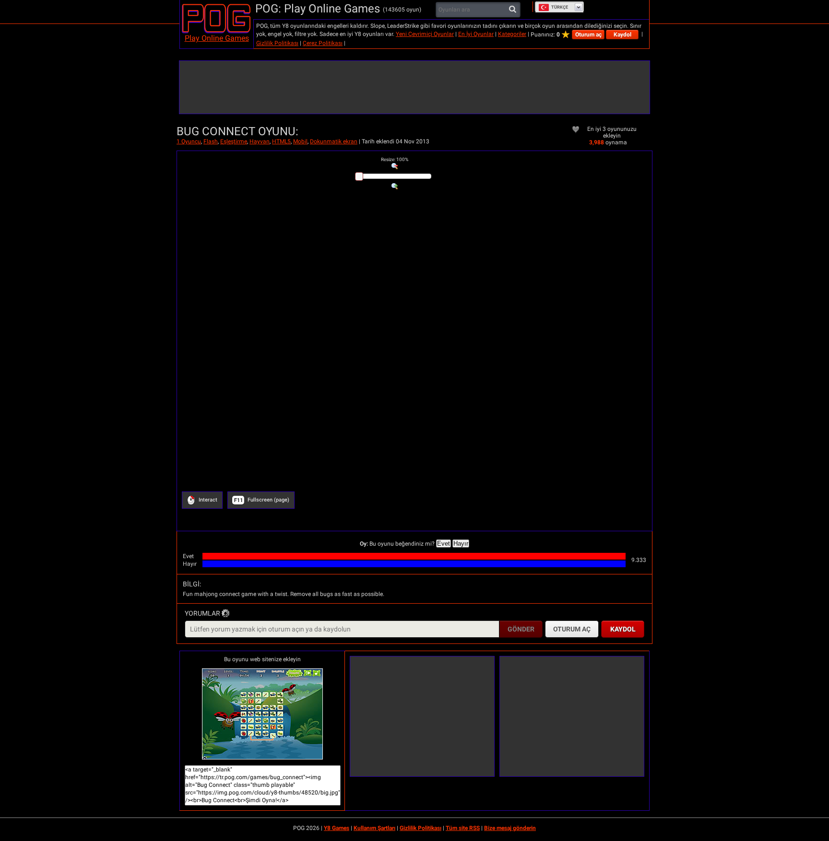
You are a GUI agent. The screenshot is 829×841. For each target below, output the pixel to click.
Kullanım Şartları (374, 828)
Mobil (300, 141)
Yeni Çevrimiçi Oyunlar (425, 34)
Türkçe (559, 7)
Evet (443, 543)
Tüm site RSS (463, 828)
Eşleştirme (233, 141)
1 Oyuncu (189, 141)
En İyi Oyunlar (476, 34)
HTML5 (281, 141)
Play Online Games (217, 38)
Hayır (460, 543)
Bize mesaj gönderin (510, 828)
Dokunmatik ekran (333, 141)
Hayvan (259, 141)
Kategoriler (512, 34)
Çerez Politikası (323, 43)
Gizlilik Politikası (277, 43)
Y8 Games (336, 828)
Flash (210, 141)
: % (394, 159)
